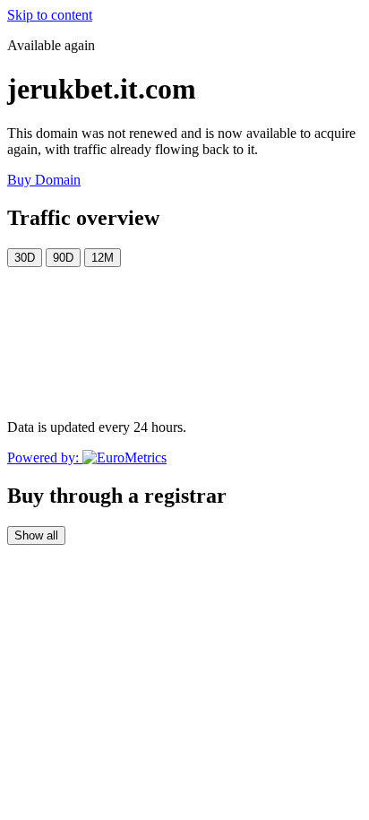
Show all (36, 535)
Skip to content (49, 14)
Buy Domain (44, 179)
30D (24, 257)
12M (102, 257)
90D (63, 257)
